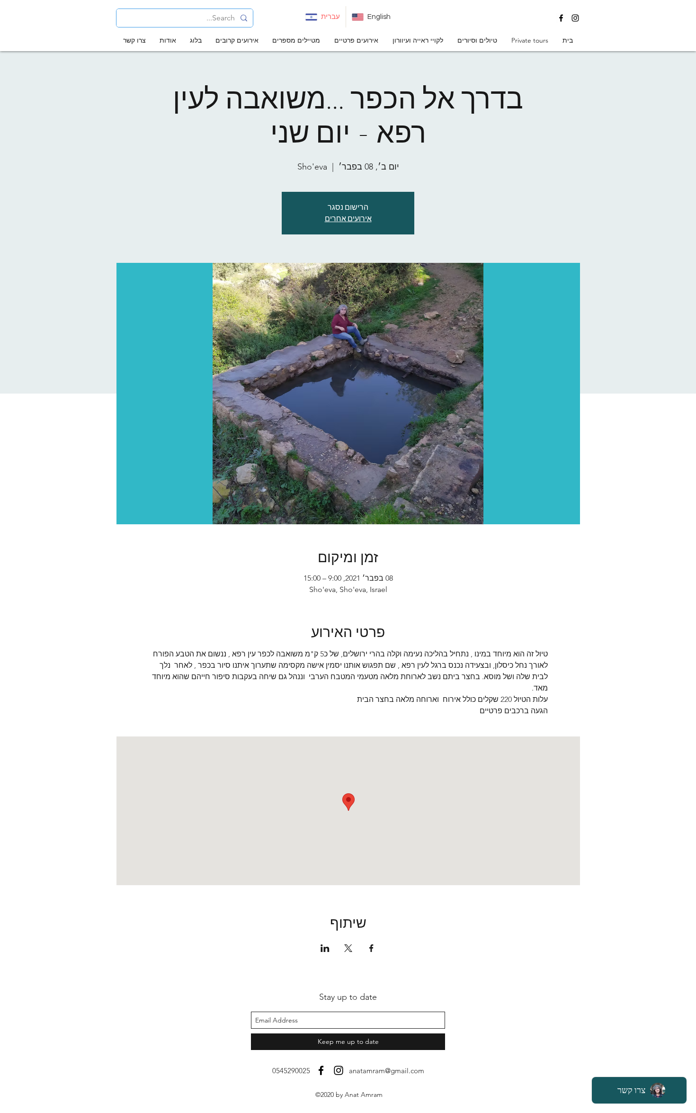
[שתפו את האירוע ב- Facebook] (371, 948)
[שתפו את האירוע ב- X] (348, 948)
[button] (477, 40)
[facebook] (561, 18)
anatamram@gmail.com (386, 1070)
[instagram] (575, 18)
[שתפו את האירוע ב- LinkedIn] (325, 948)
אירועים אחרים (348, 218)
